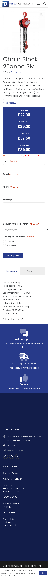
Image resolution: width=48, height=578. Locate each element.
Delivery (10, 241)
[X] (17, 456)
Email (10, 174)
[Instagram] (11, 456)
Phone (10, 186)
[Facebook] (5, 456)
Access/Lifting (16, 72)
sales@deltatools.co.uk (16, 450)
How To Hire (8, 485)
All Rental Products (12, 503)
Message (7, 199)
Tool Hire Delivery (11, 491)
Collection (11, 245)
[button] (39, 3)
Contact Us (8, 519)
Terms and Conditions (13, 488)
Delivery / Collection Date (21, 223)
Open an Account (11, 473)
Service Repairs (10, 525)
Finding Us (7, 506)
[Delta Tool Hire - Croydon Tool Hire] (17, 4)
